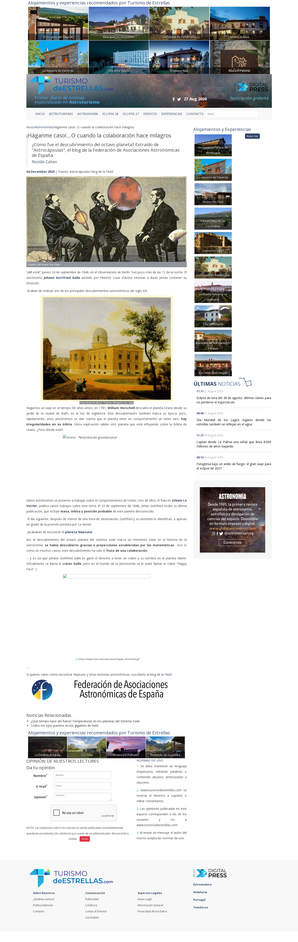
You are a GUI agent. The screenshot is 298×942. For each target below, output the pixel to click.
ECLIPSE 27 (131, 114)
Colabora (91, 905)
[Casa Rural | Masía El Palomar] (240, 57)
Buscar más (252, 136)
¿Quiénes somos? (44, 899)
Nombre (40, 775)
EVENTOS (150, 114)
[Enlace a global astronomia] (232, 520)
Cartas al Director (96, 911)
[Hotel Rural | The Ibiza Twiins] (119, 57)
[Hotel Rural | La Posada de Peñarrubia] (179, 23)
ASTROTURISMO (61, 114)
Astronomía (43, 127)
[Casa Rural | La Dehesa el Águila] (47, 747)
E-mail (41, 786)
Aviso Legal (145, 899)
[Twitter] (179, 99)
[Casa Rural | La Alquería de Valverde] (58, 57)
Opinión (40, 797)
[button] (38, 217)
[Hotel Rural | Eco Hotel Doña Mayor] (213, 365)
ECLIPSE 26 (110, 114)
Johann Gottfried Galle (62, 278)
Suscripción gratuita (249, 98)
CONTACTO (195, 114)
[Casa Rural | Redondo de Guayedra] (165, 747)
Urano (168, 408)
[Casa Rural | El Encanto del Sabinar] (58, 23)
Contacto (38, 911)
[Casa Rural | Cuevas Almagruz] (213, 243)
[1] (76, 659)
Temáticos (201, 907)
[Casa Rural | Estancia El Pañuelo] (126, 747)
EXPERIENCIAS (171, 114)
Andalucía (200, 892)
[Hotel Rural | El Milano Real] (179, 57)
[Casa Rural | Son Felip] (86, 747)
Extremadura (202, 884)
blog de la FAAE (161, 674)
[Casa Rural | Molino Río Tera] (213, 194)
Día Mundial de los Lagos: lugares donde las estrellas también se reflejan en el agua (234, 422)
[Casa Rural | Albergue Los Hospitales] (119, 23)
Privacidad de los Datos (152, 911)
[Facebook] (174, 99)
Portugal (199, 900)
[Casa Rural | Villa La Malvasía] (213, 316)
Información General (150, 905)
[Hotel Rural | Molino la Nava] (240, 23)
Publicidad (91, 899)
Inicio (40, 114)
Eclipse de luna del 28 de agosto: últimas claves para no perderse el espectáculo (234, 400)
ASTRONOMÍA (87, 114)
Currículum (92, 917)
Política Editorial (43, 905)
